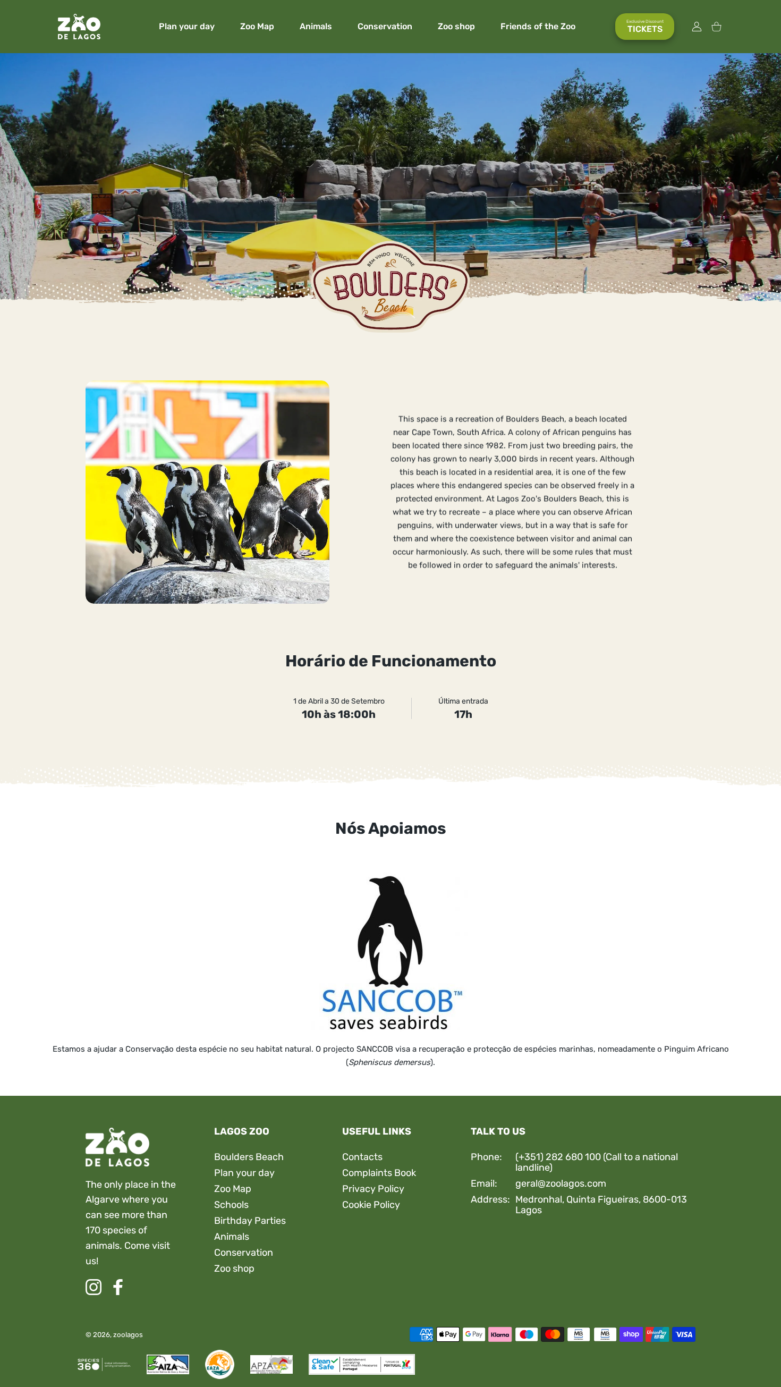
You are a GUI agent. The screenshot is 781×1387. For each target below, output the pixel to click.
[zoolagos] (79, 27)
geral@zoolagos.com (560, 1183)
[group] (390, 178)
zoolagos (128, 1335)
